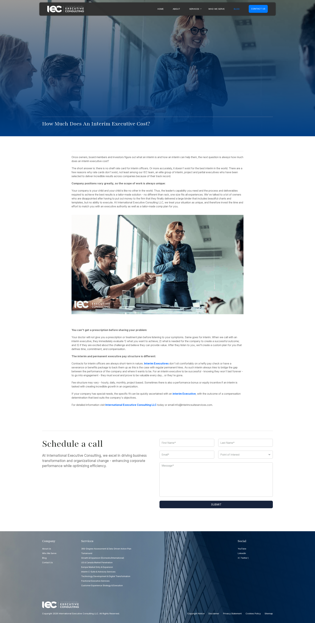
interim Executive (184, 393)
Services (194, 9)
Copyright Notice (196, 613)
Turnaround (86, 553)
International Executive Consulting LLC (131, 404)
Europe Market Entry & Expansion (97, 567)
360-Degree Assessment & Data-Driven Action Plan (106, 548)
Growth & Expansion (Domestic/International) (102, 558)
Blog (237, 9)
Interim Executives (156, 363)
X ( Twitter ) (243, 558)
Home (161, 9)
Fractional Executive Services (95, 581)
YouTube (242, 548)
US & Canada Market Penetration (97, 562)
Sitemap (269, 613)
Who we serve (216, 9)
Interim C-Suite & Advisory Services (98, 571)
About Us (46, 548)
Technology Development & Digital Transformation (105, 576)
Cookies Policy (253, 613)
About (176, 9)
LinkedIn (242, 553)
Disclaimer (214, 613)
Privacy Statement (232, 613)
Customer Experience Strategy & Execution (102, 585)
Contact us (258, 8)
